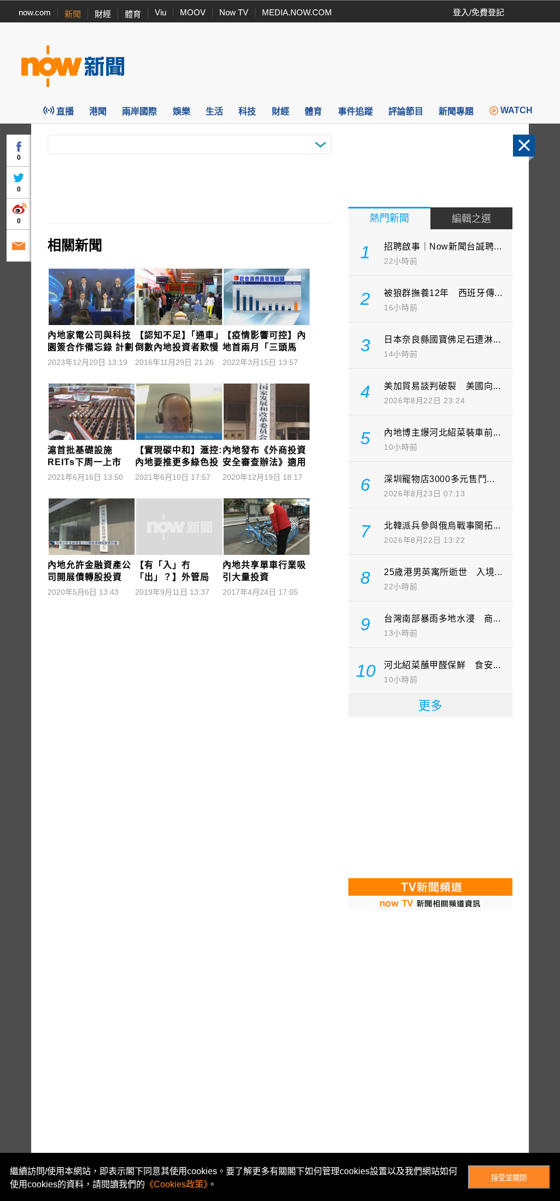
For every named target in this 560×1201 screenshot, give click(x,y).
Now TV (233, 12)
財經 (103, 14)
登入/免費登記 (478, 12)
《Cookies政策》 (176, 1184)
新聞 (73, 14)
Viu (160, 12)
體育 (133, 14)
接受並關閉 (509, 1178)
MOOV (193, 12)
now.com (35, 12)
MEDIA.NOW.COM (297, 12)
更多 (430, 705)
